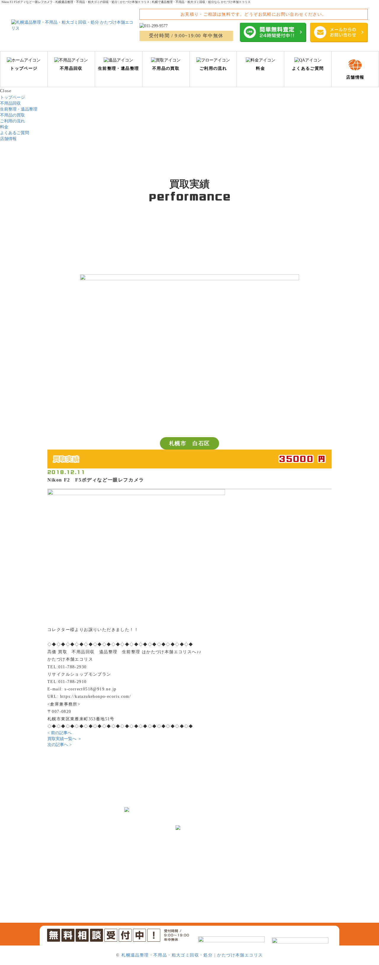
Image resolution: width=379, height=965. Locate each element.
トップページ (12, 97)
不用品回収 (10, 103)
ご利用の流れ (12, 121)
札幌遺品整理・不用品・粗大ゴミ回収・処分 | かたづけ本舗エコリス (192, 955)
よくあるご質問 (14, 133)
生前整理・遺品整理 (18, 109)
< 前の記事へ (59, 733)
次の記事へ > (59, 744)
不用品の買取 (12, 115)
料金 (4, 127)
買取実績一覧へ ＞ (64, 739)
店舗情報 (8, 139)
